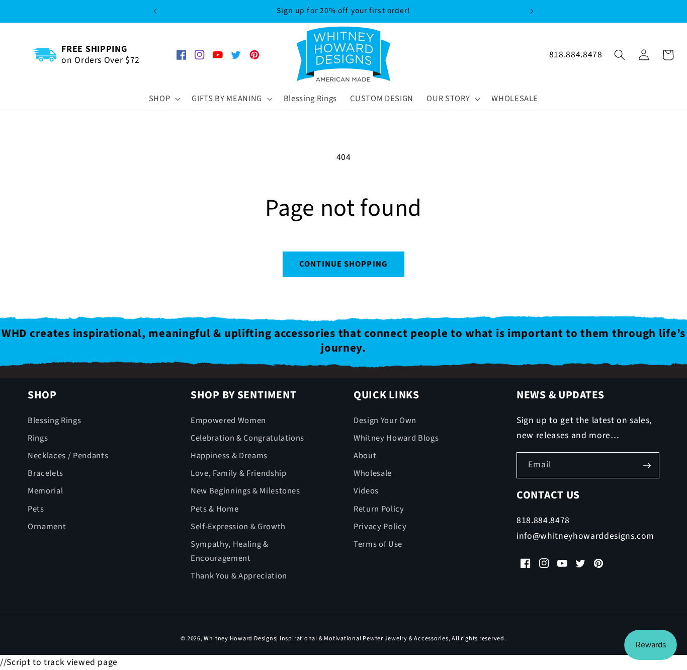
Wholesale (373, 474)
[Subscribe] (647, 466)
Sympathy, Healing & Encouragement (230, 551)
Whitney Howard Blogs (396, 438)
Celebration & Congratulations (247, 438)
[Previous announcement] (155, 11)
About (365, 456)
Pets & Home (214, 509)
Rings (38, 438)
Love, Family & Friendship (239, 474)
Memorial (45, 491)
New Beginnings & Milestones (245, 491)
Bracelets (45, 474)
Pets (36, 509)
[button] (164, 99)
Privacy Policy (380, 527)
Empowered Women (228, 420)
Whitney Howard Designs (240, 638)
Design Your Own (385, 420)
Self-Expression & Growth (238, 527)
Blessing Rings (54, 420)
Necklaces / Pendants (68, 456)
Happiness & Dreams (229, 456)
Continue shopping (343, 264)
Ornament (47, 527)
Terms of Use (378, 544)
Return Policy (379, 509)
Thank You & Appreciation (239, 576)
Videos (366, 491)
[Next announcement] (532, 11)
